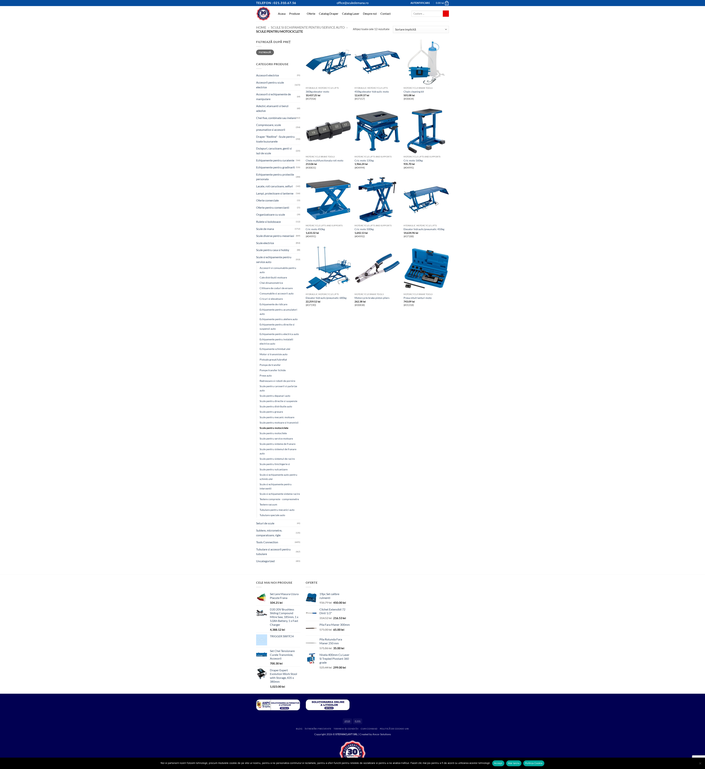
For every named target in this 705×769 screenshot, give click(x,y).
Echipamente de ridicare (273, 304)
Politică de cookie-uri (394, 728)
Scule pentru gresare (271, 411)
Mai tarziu (514, 763)
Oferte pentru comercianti (272, 207)
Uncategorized (265, 561)
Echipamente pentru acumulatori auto (278, 311)
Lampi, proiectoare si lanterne (274, 193)
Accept (498, 763)
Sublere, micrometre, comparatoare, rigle (269, 533)
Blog (299, 728)
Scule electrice (265, 243)
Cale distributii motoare (273, 277)
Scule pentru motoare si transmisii (279, 422)
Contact (385, 13)
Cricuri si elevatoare (271, 298)
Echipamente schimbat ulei (275, 348)
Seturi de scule (265, 523)
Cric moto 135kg (364, 160)
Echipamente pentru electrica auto (279, 334)
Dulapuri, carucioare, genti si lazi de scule (274, 151)
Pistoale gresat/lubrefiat (273, 359)
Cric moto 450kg (315, 229)
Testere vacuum (268, 504)
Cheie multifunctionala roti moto (324, 160)
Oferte (311, 13)
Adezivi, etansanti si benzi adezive (272, 108)
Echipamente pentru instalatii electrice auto (276, 341)
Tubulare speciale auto (272, 515)
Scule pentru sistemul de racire (277, 458)
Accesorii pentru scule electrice (270, 85)
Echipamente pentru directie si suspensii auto (277, 326)
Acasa (281, 13)
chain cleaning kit (414, 91)
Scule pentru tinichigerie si (275, 464)
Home (261, 27)
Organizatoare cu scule (270, 214)
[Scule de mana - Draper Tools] (263, 13)
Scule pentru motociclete (274, 427)
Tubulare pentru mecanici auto (277, 509)
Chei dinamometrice (271, 282)
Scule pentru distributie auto (276, 406)
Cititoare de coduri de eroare (276, 288)
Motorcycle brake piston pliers (372, 297)
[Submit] (446, 13)
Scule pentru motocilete (273, 433)
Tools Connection (267, 542)
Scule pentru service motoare (276, 438)
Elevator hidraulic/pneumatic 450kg (424, 229)
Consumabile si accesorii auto (277, 293)
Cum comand (369, 728)
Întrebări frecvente (318, 728)
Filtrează (265, 52)
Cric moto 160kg (413, 160)
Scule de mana (265, 228)
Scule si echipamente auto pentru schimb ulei (278, 476)
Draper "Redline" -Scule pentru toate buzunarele (275, 139)
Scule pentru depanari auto (275, 395)
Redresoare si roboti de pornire (277, 380)
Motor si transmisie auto (274, 354)
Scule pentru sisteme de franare (277, 443)
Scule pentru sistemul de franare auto (278, 451)
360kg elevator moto (317, 91)
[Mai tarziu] (700, 764)
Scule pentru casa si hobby (272, 250)
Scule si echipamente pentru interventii (276, 486)
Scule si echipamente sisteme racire (280, 493)
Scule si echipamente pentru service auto (308, 27)
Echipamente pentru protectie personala (275, 177)
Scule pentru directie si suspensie (278, 401)
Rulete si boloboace (268, 221)
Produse (294, 13)
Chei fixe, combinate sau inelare (276, 118)
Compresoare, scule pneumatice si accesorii (270, 127)
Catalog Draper (328, 13)
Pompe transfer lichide (273, 370)
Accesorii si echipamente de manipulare (273, 96)
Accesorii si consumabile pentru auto (278, 270)
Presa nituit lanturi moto (418, 297)
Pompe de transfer (270, 364)
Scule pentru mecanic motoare (277, 417)
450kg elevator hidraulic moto (372, 91)
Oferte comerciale (267, 200)
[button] (420, 3)
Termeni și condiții (346, 728)
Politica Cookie (534, 763)
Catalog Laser (350, 13)
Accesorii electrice (267, 75)
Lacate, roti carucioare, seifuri (274, 186)
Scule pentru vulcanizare (274, 469)
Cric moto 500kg (364, 229)
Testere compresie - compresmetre (279, 499)
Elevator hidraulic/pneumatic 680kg (326, 297)
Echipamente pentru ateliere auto (279, 319)
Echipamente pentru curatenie (275, 160)
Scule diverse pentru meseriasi (275, 235)
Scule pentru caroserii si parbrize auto (278, 388)
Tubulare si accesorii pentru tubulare (273, 552)
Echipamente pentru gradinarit (275, 167)
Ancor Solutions (382, 734)
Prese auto (266, 375)
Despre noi (370, 13)
